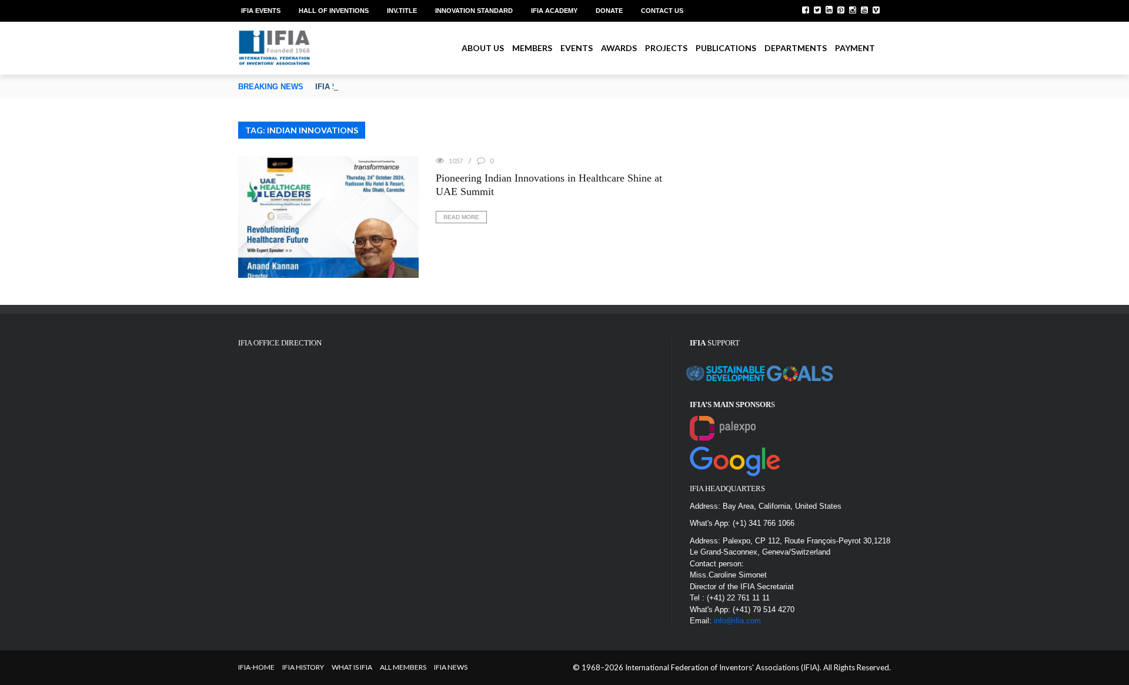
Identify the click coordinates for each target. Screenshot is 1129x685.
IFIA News (450, 667)
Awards (619, 48)
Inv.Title (402, 10)
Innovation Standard (474, 10)
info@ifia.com (737, 620)
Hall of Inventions (334, 10)
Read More (461, 217)
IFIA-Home (256, 667)
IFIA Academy (554, 10)
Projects (666, 48)
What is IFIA (352, 667)
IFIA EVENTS (260, 10)
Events (576, 48)
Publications (726, 48)
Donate (609, 10)
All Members (403, 667)
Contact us (662, 10)
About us (483, 48)
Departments (795, 48)
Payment (855, 48)
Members (532, 48)
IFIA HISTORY (303, 667)
